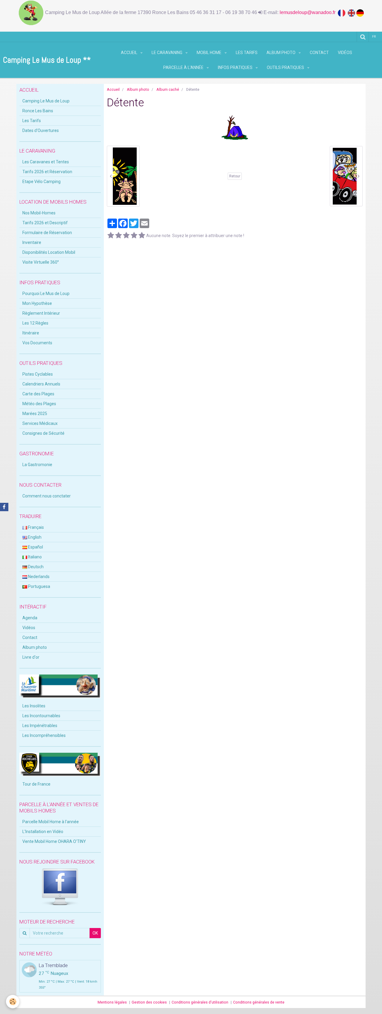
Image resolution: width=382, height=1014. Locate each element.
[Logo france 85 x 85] (343, 12)
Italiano (34, 556)
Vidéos (345, 52)
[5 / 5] (141, 235)
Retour (234, 176)
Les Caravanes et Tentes (45, 161)
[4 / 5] (134, 235)
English (34, 537)
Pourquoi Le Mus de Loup (46, 293)
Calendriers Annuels (41, 384)
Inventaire (31, 242)
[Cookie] (12, 1001)
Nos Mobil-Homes (39, 213)
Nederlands (38, 576)
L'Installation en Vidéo (42, 831)
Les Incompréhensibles (44, 735)
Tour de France (36, 784)
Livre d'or (30, 657)
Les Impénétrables (39, 725)
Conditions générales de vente (258, 1002)
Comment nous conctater (46, 496)
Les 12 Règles (35, 323)
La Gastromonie (37, 464)
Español (35, 547)
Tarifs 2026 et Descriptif (45, 222)
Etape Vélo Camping (41, 181)
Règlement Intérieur (41, 313)
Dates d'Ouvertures (40, 130)
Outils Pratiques (286, 67)
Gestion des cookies (149, 1002)
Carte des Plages (38, 393)
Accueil (129, 52)
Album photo (281, 52)
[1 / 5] (110, 235)
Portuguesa (38, 586)
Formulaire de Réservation (47, 232)
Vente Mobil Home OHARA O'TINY (54, 841)
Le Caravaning (167, 52)
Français (35, 527)
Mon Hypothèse (37, 303)
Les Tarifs (247, 52)
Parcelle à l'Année (183, 67)
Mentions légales (112, 1002)
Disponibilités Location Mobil (48, 252)
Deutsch (35, 566)
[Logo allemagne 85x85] (360, 12)
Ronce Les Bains (37, 110)
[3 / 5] (126, 235)
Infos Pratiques (235, 67)
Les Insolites (33, 705)
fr (374, 37)
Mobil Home (209, 52)
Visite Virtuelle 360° (40, 262)
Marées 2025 (34, 413)
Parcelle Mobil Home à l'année (50, 821)
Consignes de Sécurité (43, 433)
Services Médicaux (40, 423)
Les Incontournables (41, 715)
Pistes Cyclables (37, 374)
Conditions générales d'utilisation (200, 1002)
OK (95, 933)
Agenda (29, 617)
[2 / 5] (118, 235)
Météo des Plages (39, 403)
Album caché (167, 89)
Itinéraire (30, 333)
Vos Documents (37, 342)
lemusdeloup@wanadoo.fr (309, 12)
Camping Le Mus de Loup (46, 101)
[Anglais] (352, 12)
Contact (319, 52)
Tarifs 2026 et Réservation (47, 171)
